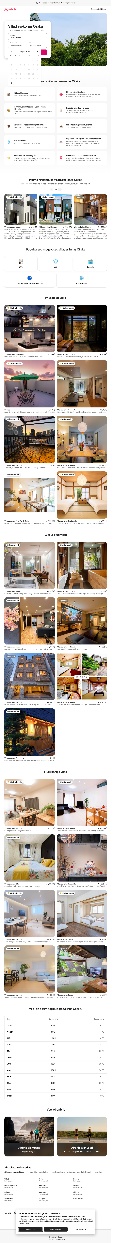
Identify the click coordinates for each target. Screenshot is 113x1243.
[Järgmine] (60, 189)
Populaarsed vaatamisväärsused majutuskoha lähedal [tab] (71, 1172)
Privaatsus (50, 1239)
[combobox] (27, 37)
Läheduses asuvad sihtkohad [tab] (14, 1172)
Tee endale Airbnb (98, 9)
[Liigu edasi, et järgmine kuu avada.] (37, 51)
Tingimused (60, 1239)
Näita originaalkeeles (68, 3)
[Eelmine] (51, 189)
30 (38, 78)
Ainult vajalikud (55, 1229)
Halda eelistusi (81, 1229)
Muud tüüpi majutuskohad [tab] (38, 1172)
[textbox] (18, 45)
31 (11, 83)
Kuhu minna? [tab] (98, 1172)
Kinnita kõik (30, 1229)
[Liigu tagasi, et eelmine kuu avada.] (12, 51)
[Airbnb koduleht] (10, 9)
